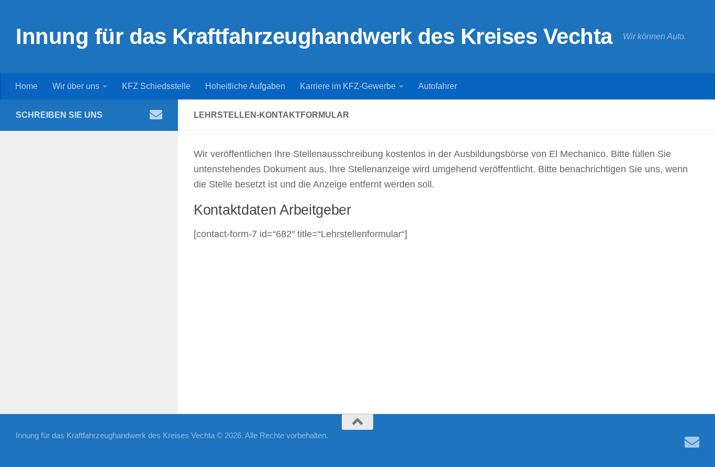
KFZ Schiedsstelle (156, 86)
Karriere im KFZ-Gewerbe (348, 86)
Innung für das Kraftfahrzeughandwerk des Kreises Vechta (314, 36)
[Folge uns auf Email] (156, 114)
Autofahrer (437, 86)
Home (26, 86)
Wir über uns (75, 86)
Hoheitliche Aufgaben (245, 86)
